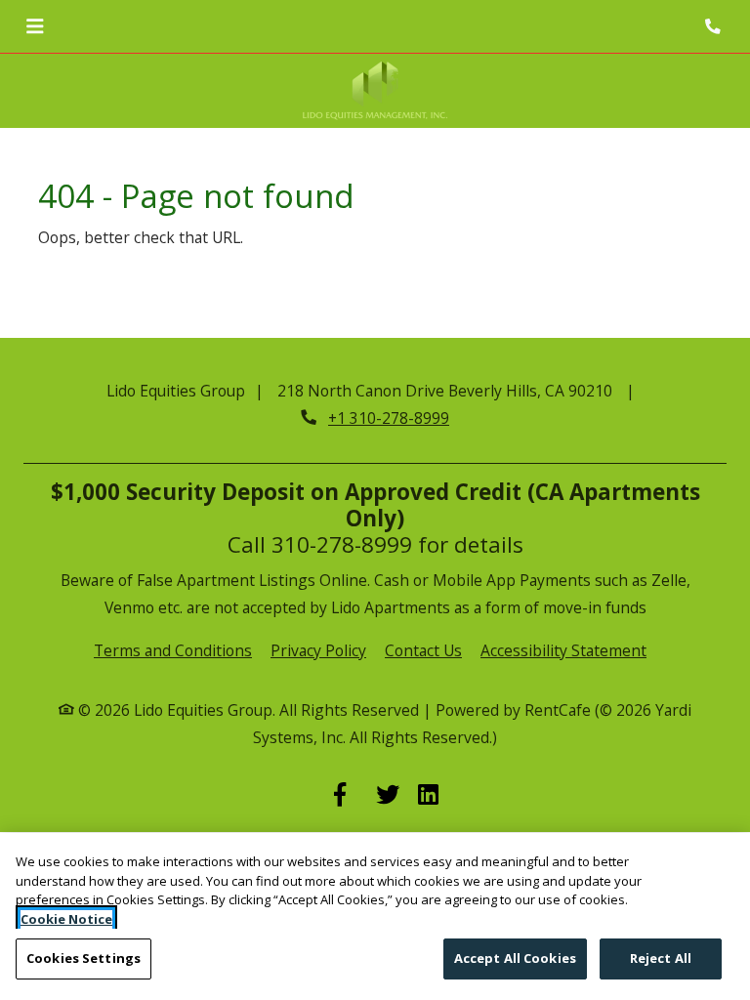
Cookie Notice (66, 919)
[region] (375, 916)
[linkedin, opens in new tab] (429, 795)
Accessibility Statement (563, 650)
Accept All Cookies (515, 958)
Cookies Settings (83, 958)
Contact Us (423, 650)
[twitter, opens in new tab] (387, 795)
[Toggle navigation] (35, 26)
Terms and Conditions (173, 650)
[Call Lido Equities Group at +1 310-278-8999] (715, 26)
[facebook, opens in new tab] (345, 795)
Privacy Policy (318, 650)
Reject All (660, 958)
